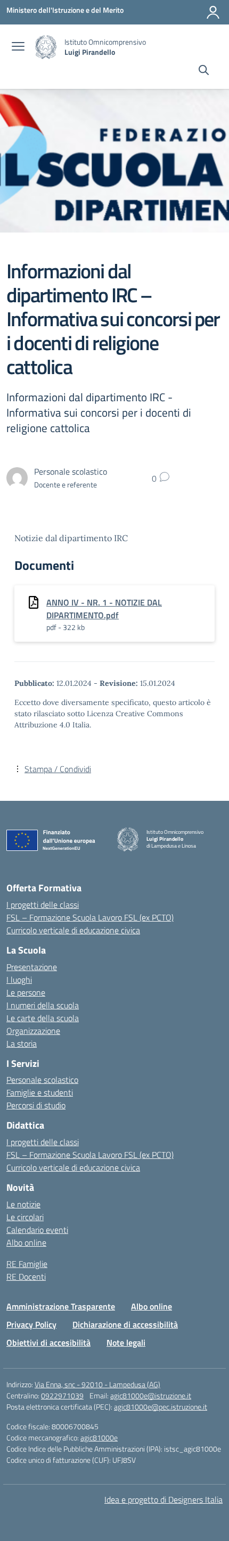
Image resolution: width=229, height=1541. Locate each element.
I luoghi (19, 979)
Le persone (25, 992)
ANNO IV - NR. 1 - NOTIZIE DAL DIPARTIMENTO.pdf (104, 609)
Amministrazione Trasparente (60, 1306)
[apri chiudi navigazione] (18, 47)
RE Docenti (26, 1276)
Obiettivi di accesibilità (48, 1342)
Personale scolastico (42, 1079)
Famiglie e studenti (39, 1092)
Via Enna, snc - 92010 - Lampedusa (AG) (97, 1384)
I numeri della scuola (42, 1005)
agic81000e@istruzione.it (150, 1395)
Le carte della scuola (42, 1018)
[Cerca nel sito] (203, 71)
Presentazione (31, 966)
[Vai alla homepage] (45, 47)
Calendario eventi (37, 1229)
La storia (21, 1043)
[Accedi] (213, 12)
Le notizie (23, 1204)
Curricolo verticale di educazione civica (73, 930)
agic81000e (99, 1437)
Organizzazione (33, 1030)
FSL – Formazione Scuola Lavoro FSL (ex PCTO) (90, 917)
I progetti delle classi (42, 904)
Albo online (26, 1242)
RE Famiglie (26, 1263)
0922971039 (62, 1395)
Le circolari (25, 1217)
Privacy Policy (31, 1324)
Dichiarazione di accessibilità (125, 1324)
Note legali (126, 1342)
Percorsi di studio (36, 1105)
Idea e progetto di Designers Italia (163, 1499)
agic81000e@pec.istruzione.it (160, 1406)
